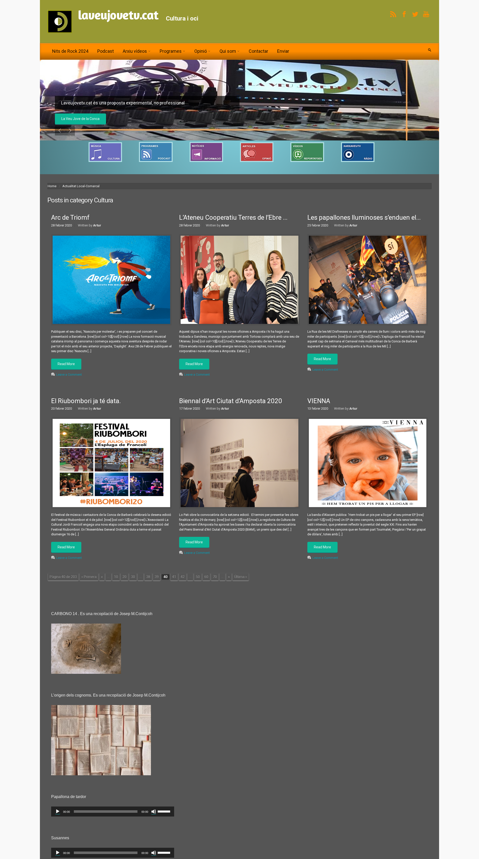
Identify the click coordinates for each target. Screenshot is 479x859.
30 (133, 579)
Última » (240, 579)
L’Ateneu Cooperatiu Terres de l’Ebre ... (233, 220)
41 (174, 579)
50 (198, 579)
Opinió (200, 51)
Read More (66, 366)
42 (183, 579)
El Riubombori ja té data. (86, 403)
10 (116, 579)
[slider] (165, 813)
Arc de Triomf (70, 220)
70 (215, 579)
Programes (171, 51)
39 (157, 579)
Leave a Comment (69, 377)
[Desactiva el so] (153, 814)
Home (52, 189)
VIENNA (318, 403)
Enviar (283, 51)
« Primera (89, 579)
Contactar (258, 51)
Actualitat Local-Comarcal (81, 189)
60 (206, 579)
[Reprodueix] (57, 814)
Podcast (105, 51)
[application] (112, 814)
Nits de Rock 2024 (70, 51)
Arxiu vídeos (135, 51)
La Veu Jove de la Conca (80, 119)
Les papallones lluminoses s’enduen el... (364, 220)
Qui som (228, 51)
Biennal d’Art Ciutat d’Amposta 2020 (230, 403)
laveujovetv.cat (118, 14)
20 (124, 579)
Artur (97, 228)
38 (148, 579)
